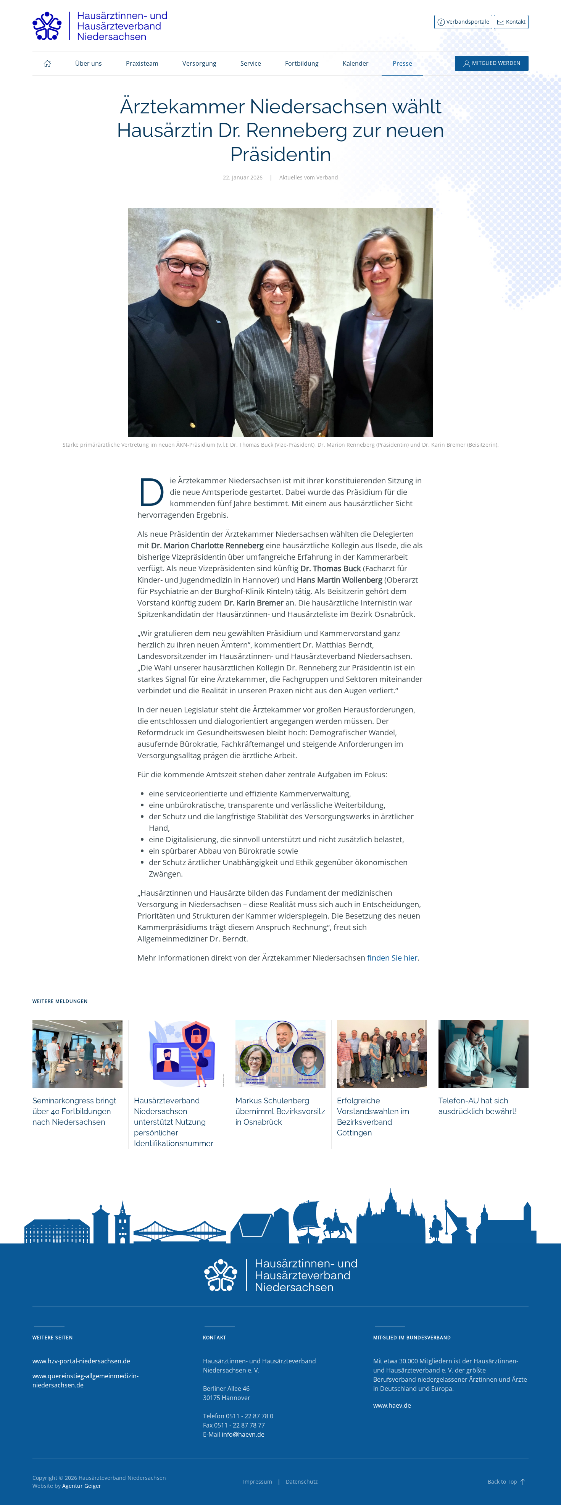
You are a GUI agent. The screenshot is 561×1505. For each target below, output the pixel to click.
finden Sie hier (392, 958)
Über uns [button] (88, 63)
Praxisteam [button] (142, 63)
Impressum (257, 1481)
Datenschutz (302, 1481)
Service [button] (250, 63)
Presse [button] (402, 63)
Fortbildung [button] (302, 63)
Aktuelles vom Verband (308, 177)
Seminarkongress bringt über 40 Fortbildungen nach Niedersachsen (74, 1111)
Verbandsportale (467, 21)
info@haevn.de (243, 1434)
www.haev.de (392, 1405)
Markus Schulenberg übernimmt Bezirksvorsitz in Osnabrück (280, 1111)
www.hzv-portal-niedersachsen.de (81, 1361)
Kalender (356, 63)
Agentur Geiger (81, 1485)
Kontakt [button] (515, 21)
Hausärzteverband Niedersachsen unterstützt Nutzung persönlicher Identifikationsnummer (173, 1122)
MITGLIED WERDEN (496, 62)
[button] (523, 1481)
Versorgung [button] (199, 63)
